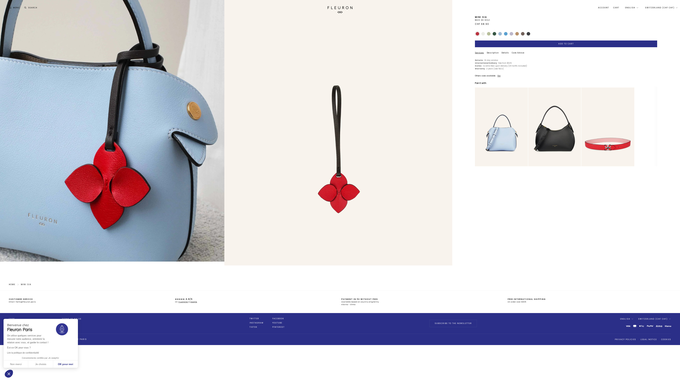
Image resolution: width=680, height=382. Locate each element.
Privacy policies (625, 339)
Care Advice (518, 52)
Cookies (666, 339)
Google (193, 302)
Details (505, 52)
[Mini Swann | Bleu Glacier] (501, 127)
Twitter (254, 319)
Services (479, 52)
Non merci (16, 364)
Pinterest (278, 327)
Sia (498, 75)
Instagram (257, 323)
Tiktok (253, 327)
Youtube (277, 323)
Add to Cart (566, 43)
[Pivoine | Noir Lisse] (554, 127)
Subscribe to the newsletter (453, 323)
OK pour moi (65, 364)
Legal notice (649, 339)
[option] (501, 127)
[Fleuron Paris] (340, 7)
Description (493, 52)
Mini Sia (26, 284)
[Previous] (479, 127)
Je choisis (40, 364)
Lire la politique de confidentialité (23, 353)
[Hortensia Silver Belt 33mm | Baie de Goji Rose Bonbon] (607, 127)
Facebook (278, 319)
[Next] (523, 127)
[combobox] (631, 7)
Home (12, 284)
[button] (9, 373)
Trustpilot (183, 302)
